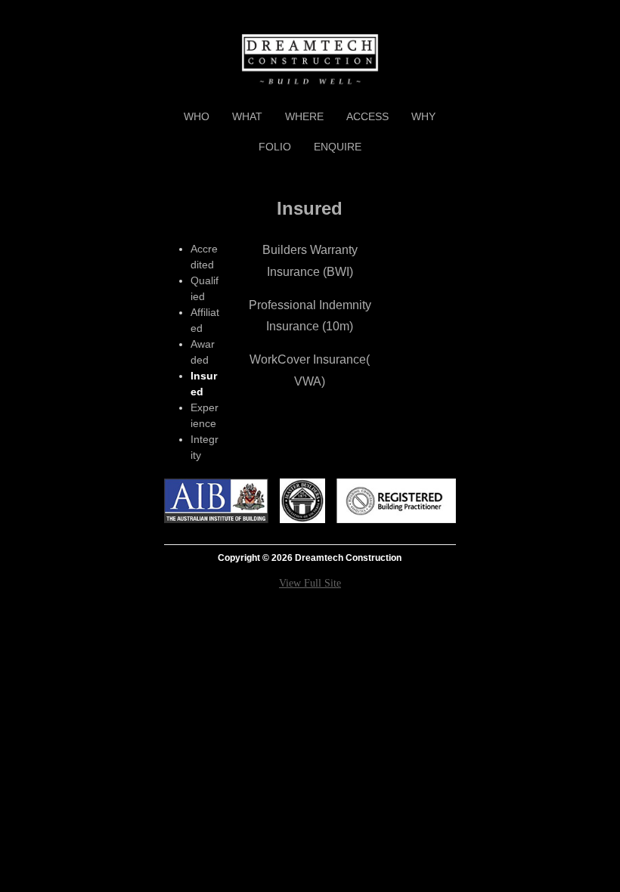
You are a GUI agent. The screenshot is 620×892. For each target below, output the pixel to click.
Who (196, 116)
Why (423, 116)
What (247, 116)
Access (367, 116)
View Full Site (310, 583)
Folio (275, 147)
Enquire (337, 147)
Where (304, 116)
